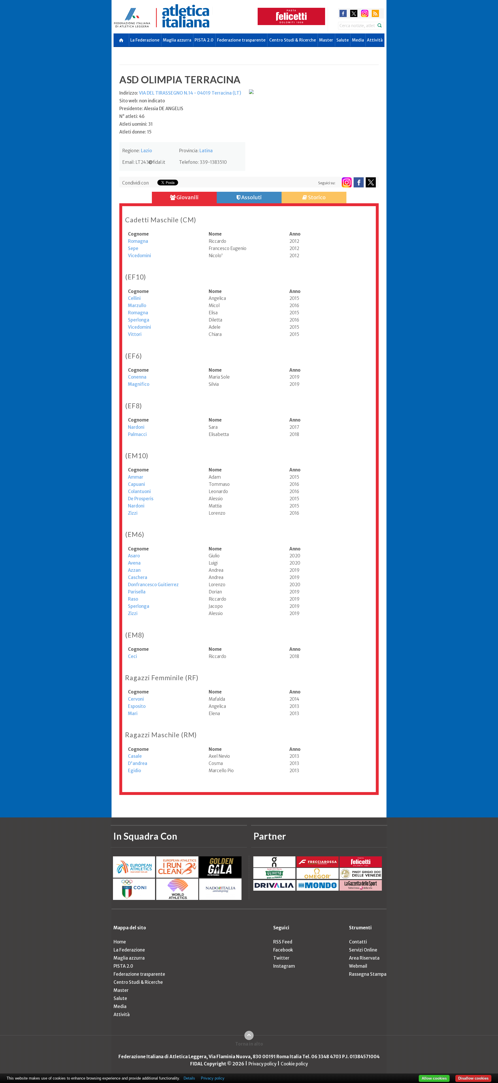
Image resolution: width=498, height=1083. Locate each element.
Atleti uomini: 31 (136, 124)
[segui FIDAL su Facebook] (359, 182)
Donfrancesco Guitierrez (153, 584)
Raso (133, 599)
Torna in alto (249, 1044)
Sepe (133, 248)
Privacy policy (262, 1064)
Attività (375, 40)
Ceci (132, 656)
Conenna (137, 377)
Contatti (358, 942)
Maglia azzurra (177, 40)
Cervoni (136, 699)
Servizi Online (363, 950)
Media (358, 40)
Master (326, 40)
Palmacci (137, 434)
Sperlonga (138, 320)
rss (375, 13)
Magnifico (138, 384)
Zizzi (132, 513)
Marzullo (137, 305)
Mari (132, 713)
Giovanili (187, 197)
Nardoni (136, 427)
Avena (134, 563)
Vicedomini (139, 255)
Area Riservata (364, 958)
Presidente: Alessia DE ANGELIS (151, 108)
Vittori (135, 334)
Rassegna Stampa (367, 974)
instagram (364, 13)
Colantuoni (139, 491)
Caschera (137, 577)
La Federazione (144, 40)
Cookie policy (294, 1064)
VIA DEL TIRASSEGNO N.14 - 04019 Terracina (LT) (190, 93)
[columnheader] (168, 234)
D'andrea (137, 763)
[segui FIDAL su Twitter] (371, 182)
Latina (206, 150)
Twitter (281, 958)
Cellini (134, 298)
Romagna (138, 241)
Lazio (146, 150)
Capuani (136, 484)
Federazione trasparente (241, 40)
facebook (343, 13)
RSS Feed (282, 942)
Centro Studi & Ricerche (292, 40)
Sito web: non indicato (142, 101)
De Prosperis (140, 498)
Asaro (134, 556)
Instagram (284, 966)
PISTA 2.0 (204, 40)
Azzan (134, 570)
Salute (342, 40)
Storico (316, 197)
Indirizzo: (180, 93)
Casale (135, 756)
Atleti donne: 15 (135, 132)
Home (120, 942)
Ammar (135, 477)
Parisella (137, 592)
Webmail (358, 966)
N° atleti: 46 (132, 116)
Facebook (283, 950)
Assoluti (251, 197)
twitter (353, 13)
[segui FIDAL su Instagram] (347, 182)
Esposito (137, 706)
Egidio (134, 770)
